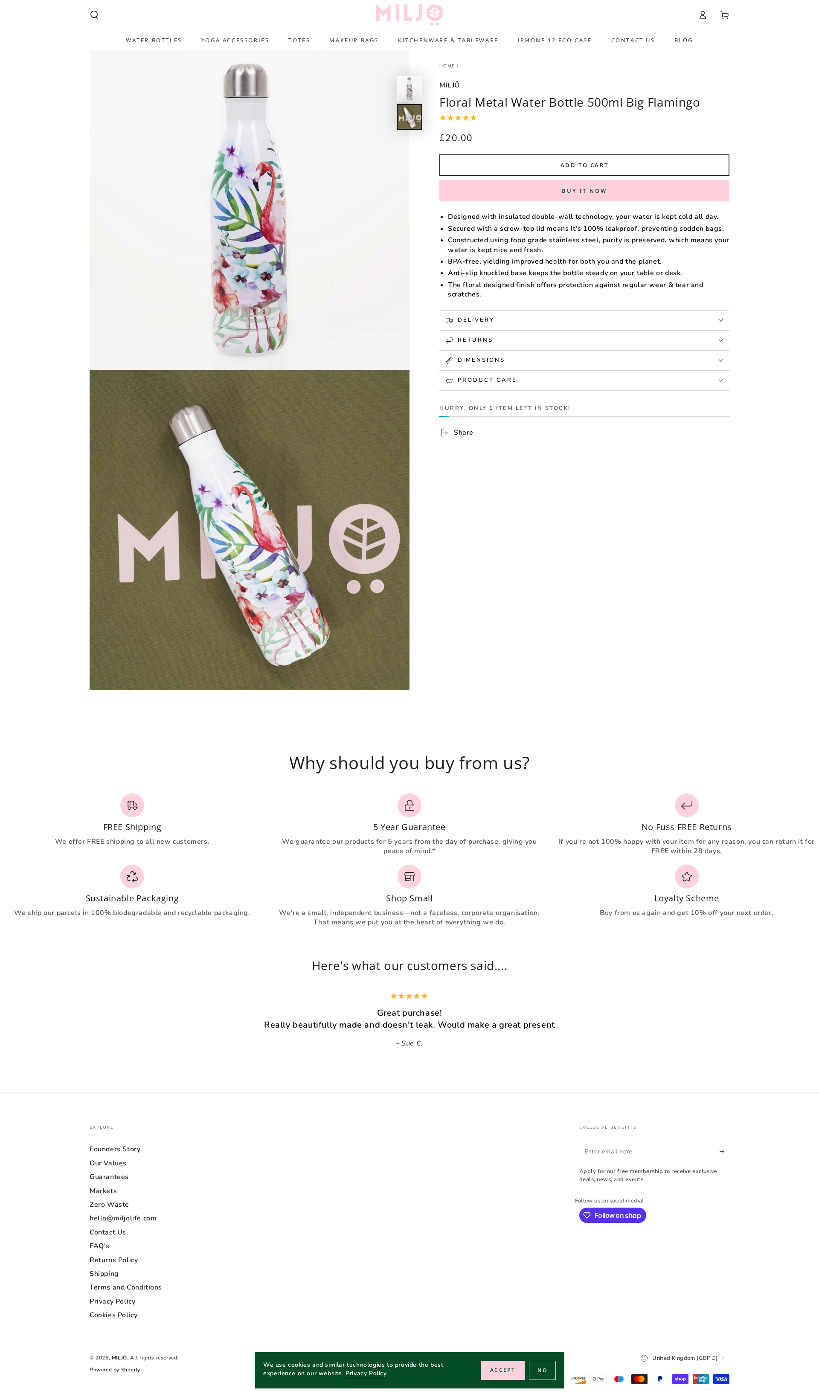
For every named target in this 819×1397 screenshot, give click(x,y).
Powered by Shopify (115, 1369)
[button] (94, 15)
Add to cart (585, 165)
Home (447, 66)
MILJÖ (449, 85)
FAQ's (100, 1246)
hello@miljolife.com (123, 1218)
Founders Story (115, 1149)
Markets (103, 1191)
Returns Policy (114, 1260)
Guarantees (109, 1177)
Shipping (104, 1273)
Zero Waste (109, 1204)
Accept (502, 1370)
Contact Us (108, 1232)
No (542, 1370)
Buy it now (584, 191)
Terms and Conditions (126, 1287)
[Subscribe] (724, 1151)
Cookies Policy (113, 1315)
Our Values (108, 1163)
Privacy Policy (112, 1301)
